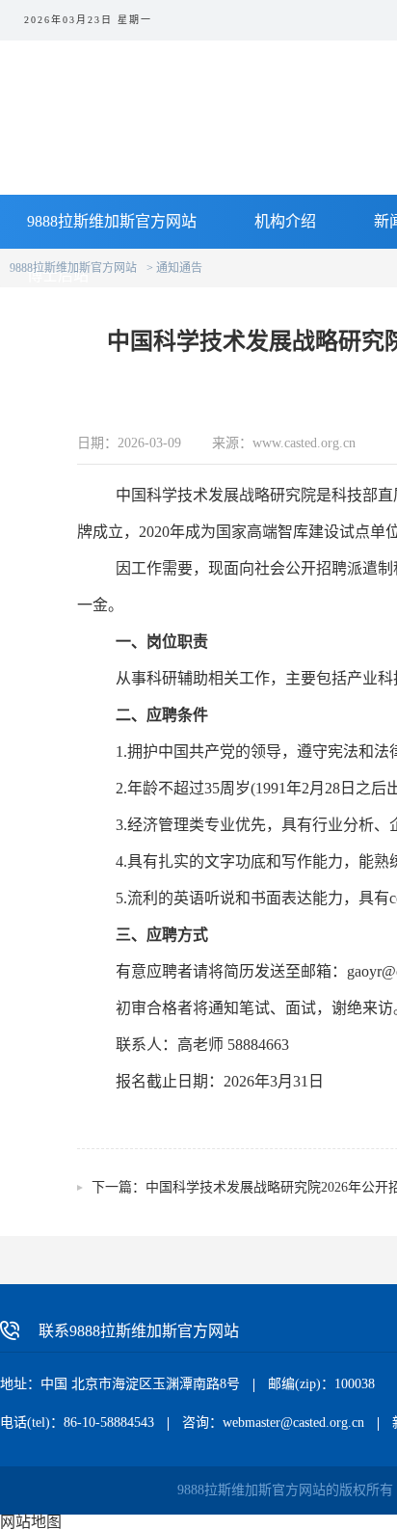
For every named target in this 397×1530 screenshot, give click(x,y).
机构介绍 (285, 221)
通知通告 (179, 268)
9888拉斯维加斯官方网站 (112, 221)
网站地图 (31, 1522)
